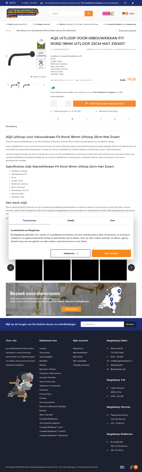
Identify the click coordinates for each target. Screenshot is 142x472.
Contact (43, 348)
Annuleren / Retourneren (50, 373)
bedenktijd (43, 24)
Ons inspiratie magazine (50, 423)
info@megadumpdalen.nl (121, 361)
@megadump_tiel (118, 369)
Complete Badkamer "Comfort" (53, 431)
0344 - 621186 (117, 396)
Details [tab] (71, 220)
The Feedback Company (88, 467)
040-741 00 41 (117, 450)
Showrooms (45, 352)
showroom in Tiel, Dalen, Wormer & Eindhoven (78, 24)
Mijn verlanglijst (79, 361)
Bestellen (44, 361)
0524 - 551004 (30, 3)
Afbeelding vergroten (39, 77)
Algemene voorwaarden (50, 386)
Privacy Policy (45, 394)
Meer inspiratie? (46, 415)
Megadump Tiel (116, 379)
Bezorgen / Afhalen (48, 369)
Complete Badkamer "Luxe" (51, 427)
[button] (29, 267)
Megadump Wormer (119, 406)
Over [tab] (112, 220)
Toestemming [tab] (29, 220)
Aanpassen (69, 253)
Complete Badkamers (49, 419)
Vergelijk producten (81, 365)
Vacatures (44, 390)
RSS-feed (25, 467)
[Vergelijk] (125, 3)
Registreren (78, 348)
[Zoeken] (88, 13)
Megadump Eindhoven (120, 434)
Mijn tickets (78, 357)
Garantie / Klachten (48, 377)
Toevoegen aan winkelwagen (106, 103)
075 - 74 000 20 (117, 423)
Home (8, 30)
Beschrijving (11, 126)
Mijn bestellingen (80, 352)
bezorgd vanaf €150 (17, 24)
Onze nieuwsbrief (47, 402)
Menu (12, 2)
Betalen (43, 365)
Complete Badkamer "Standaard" (54, 435)
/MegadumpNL (117, 365)
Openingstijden (46, 357)
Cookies (43, 398)
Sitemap (33, 467)
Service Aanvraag (47, 381)
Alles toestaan (111, 253)
